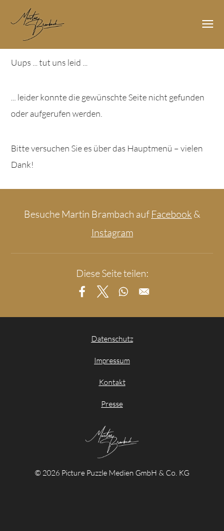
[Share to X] (103, 291)
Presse (112, 403)
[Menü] (207, 24)
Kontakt (112, 382)
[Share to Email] (144, 291)
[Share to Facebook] (82, 291)
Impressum (112, 360)
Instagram (112, 232)
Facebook (171, 214)
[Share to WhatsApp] (123, 291)
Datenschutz (112, 338)
